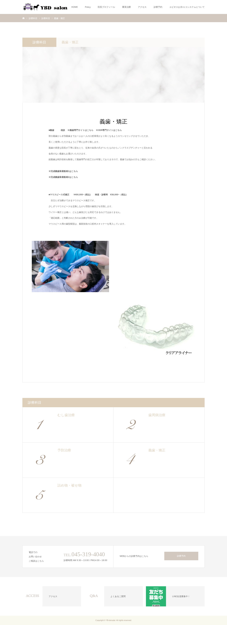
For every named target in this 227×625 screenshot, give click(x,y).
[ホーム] (23, 18)
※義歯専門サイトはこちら (80, 130)
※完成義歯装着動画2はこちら (63, 177)
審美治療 (126, 7)
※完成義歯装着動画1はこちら (63, 171)
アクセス (142, 7)
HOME (74, 7)
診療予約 (158, 7)
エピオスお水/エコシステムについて (187, 7)
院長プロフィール (106, 7)
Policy (88, 7)
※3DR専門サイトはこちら (109, 130)
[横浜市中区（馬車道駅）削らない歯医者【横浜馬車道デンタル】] (45, 7)
